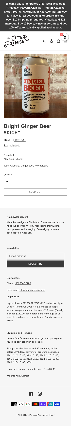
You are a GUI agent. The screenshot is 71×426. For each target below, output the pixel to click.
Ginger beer (27, 165)
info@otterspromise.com (32, 290)
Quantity (8, 174)
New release (41, 165)
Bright (12, 133)
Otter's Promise (30, 415)
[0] (65, 37)
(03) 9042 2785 (23, 283)
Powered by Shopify (46, 415)
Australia (14, 165)
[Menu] (65, 41)
